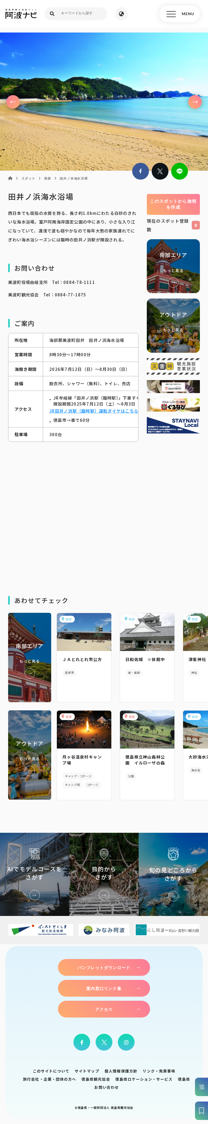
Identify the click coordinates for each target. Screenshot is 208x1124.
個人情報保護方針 (121, 1071)
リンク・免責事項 (158, 1071)
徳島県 (184, 1079)
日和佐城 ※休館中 (145, 659)
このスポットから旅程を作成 (173, 204)
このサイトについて (51, 1071)
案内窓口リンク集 (104, 988)
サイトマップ (87, 1071)
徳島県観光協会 (96, 1079)
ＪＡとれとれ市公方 (82, 659)
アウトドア (173, 326)
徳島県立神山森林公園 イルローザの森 (145, 760)
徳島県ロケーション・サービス (144, 1079)
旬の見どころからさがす (173, 874)
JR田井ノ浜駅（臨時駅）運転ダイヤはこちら (93, 411)
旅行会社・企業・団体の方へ (49, 1079)
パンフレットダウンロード (104, 967)
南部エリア (173, 266)
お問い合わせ (106, 1087)
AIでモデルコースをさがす (34, 874)
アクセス (104, 1009)
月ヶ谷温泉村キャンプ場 (82, 760)
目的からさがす (104, 874)
